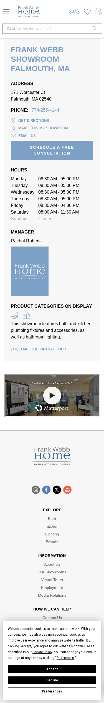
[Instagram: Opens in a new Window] (36, 490)
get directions (33, 121)
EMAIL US (27, 136)
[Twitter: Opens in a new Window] (57, 490)
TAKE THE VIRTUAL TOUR (43, 349)
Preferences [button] (65, 658)
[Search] (95, 29)
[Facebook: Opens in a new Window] (46, 490)
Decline (52, 680)
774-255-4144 (45, 110)
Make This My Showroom (43, 128)
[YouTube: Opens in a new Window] (67, 490)
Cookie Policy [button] (42, 652)
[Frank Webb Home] (28, 11)
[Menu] (6, 12)
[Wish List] (87, 11)
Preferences (52, 691)
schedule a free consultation (52, 150)
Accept (52, 669)
